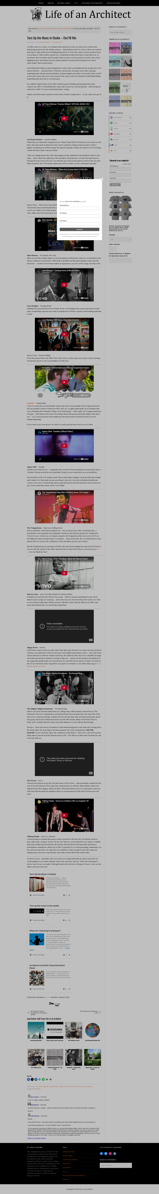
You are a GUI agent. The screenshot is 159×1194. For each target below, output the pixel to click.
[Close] (101, 179)
